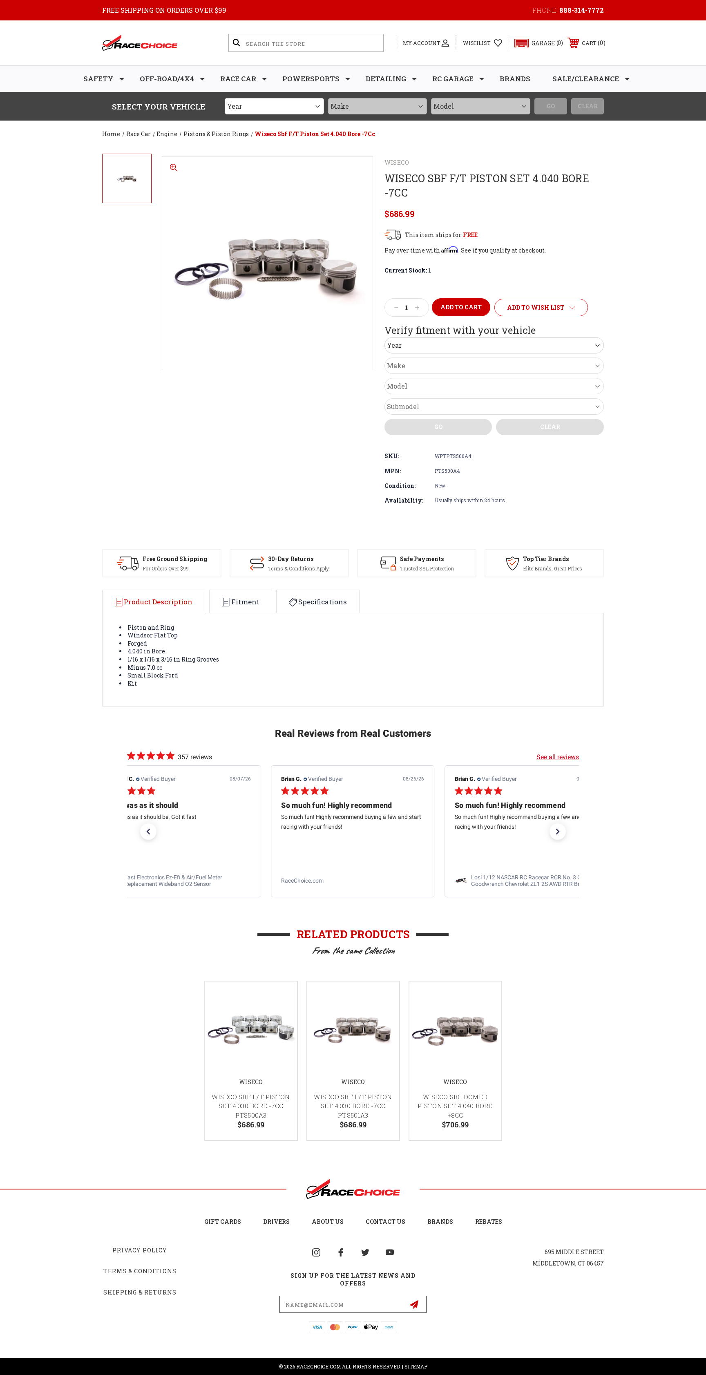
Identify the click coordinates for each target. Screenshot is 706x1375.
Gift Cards (222, 1221)
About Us (328, 1221)
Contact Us (385, 1221)
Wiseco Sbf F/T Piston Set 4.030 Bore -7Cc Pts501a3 (353, 1106)
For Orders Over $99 (166, 568)
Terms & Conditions (139, 1271)
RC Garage (453, 78)
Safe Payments (422, 559)
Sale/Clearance (585, 78)
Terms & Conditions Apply (298, 568)
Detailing (386, 78)
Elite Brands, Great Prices (552, 568)
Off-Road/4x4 (167, 78)
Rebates (488, 1221)
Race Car (238, 78)
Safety (98, 78)
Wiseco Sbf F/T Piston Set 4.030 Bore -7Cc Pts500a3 (251, 1106)
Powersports (311, 78)
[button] (535, 43)
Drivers (276, 1221)
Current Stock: (407, 270)
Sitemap (415, 1366)
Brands (515, 78)
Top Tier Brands (546, 559)
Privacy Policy (139, 1250)
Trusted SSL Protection (427, 568)
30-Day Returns (290, 559)
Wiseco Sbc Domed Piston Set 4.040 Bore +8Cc (455, 1106)
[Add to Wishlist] (281, 998)
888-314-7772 (581, 10)
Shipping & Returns (139, 1292)
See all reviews (557, 757)
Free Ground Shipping (175, 559)
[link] (179, 880)
